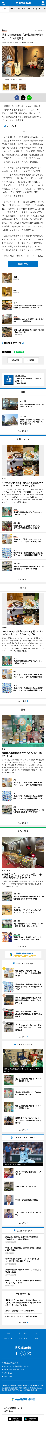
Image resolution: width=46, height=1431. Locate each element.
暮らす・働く (37, 9)
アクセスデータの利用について (14, 1370)
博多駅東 (30, 42)
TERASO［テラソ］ (13, 343)
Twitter (23, 1353)
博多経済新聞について (11, 1363)
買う (28, 9)
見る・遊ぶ (21, 9)
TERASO (23, 42)
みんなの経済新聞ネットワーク (23, 1399)
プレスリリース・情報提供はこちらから (17, 1366)
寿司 (4, 42)
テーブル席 (11, 126)
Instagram (29, 1353)
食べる (13, 9)
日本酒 (10, 42)
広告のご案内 (8, 1376)
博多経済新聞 (23, 3)
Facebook (16, 1353)
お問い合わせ (8, 1373)
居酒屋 (16, 42)
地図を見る (23, 264)
